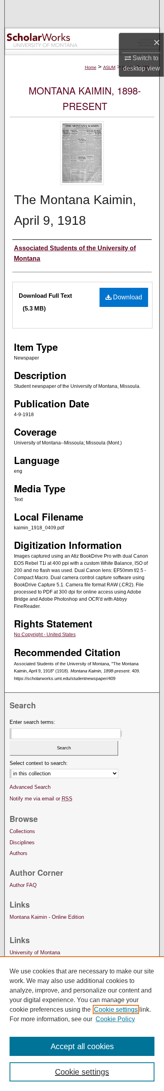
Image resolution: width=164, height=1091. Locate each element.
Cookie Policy (115, 1019)
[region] (82, 1023)
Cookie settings (116, 1009)
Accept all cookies (82, 1046)
